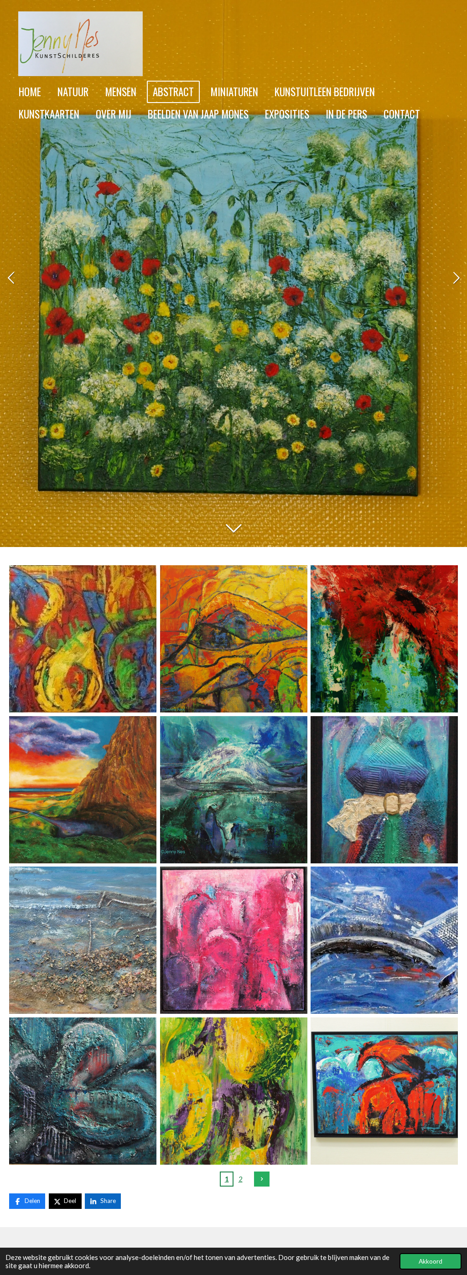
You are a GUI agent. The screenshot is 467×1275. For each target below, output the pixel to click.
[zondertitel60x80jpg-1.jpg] (233, 1091)
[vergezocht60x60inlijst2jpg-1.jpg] (233, 940)
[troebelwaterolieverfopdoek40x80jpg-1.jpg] (82, 940)
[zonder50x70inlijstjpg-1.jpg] (384, 1091)
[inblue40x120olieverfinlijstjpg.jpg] (384, 940)
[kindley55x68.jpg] (384, 638)
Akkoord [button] (430, 1261)
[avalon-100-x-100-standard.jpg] (233, 789)
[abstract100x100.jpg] (233, 638)
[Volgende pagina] (262, 1179)
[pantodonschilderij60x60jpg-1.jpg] (82, 1091)
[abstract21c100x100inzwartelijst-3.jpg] (82, 638)
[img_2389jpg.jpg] (82, 789)
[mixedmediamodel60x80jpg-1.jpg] (384, 789)
